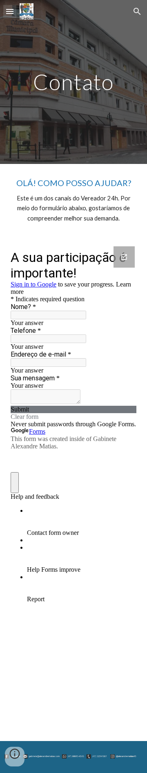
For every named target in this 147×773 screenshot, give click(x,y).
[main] (73, 82)
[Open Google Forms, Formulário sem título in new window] (124, 257)
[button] (10, 11)
